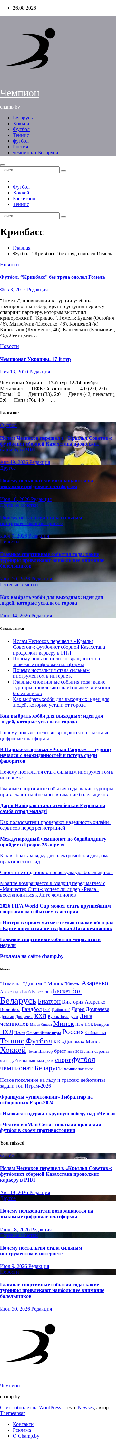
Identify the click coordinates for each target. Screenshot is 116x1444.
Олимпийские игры (43, 1032)
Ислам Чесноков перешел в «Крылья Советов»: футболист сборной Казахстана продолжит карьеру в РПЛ (56, 443)
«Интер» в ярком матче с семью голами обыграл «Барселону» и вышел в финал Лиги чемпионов (57, 925)
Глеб (46, 1009)
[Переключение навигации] (2, 165)
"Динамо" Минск (43, 983)
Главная (21, 247)
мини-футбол (11, 1060)
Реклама (22, 1430)
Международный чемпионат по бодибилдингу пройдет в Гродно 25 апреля (53, 841)
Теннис (21, 135)
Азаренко (95, 983)
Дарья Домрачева (90, 1009)
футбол (21, 141)
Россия (20, 146)
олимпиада (33, 1060)
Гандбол (32, 1009)
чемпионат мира (79, 1068)
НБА (79, 1024)
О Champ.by (26, 1436)
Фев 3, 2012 (13, 289)
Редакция (37, 289)
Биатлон (49, 1001)
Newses (86, 1407)
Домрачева (24, 1017)
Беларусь (23, 117)
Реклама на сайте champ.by (31, 956)
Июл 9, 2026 (14, 536)
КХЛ (40, 1016)
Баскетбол (24, 198)
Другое (8, 468)
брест (60, 1051)
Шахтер (45, 1051)
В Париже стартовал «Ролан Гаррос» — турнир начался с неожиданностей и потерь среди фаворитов (55, 755)
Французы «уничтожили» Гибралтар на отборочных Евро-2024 (46, 1099)
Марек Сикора (41, 1024)
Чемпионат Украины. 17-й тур (35, 359)
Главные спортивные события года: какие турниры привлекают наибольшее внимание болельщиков (52, 560)
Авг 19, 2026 (14, 462)
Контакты (23, 1424)
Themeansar (12, 1413)
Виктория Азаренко (83, 1002)
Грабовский (61, 1010)
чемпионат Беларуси (35, 152)
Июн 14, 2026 (15, 615)
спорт (63, 1059)
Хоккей (21, 123)
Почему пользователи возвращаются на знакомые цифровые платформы (46, 483)
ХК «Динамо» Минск (77, 1042)
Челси (32, 1051)
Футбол (21, 129)
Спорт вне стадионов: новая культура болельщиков (56, 872)
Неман (20, 1033)
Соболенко (95, 1032)
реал (49, 1060)
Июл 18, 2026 (15, 499)
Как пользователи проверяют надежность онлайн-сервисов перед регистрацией (55, 825)
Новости (9, 264)
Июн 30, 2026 (15, 578)
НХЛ (6, 1032)
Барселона (42, 991)
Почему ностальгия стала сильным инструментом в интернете (41, 520)
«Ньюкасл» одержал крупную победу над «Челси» (58, 1113)
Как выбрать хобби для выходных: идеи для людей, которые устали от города (51, 600)
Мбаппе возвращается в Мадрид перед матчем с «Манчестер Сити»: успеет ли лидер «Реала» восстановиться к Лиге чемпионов (52, 889)
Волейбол (10, 1009)
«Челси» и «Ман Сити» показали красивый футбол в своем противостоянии (50, 1127)
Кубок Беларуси (63, 1016)
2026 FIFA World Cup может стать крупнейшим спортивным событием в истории (55, 908)
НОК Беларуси (97, 1025)
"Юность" (72, 984)
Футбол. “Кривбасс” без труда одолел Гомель (52, 277)
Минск (63, 1023)
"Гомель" (11, 983)
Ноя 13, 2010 (14, 371)
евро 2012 (75, 1051)
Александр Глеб (15, 991)
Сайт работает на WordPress (31, 1407)
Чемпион (19, 93)
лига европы (96, 1051)
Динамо (7, 1016)
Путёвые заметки (19, 505)
